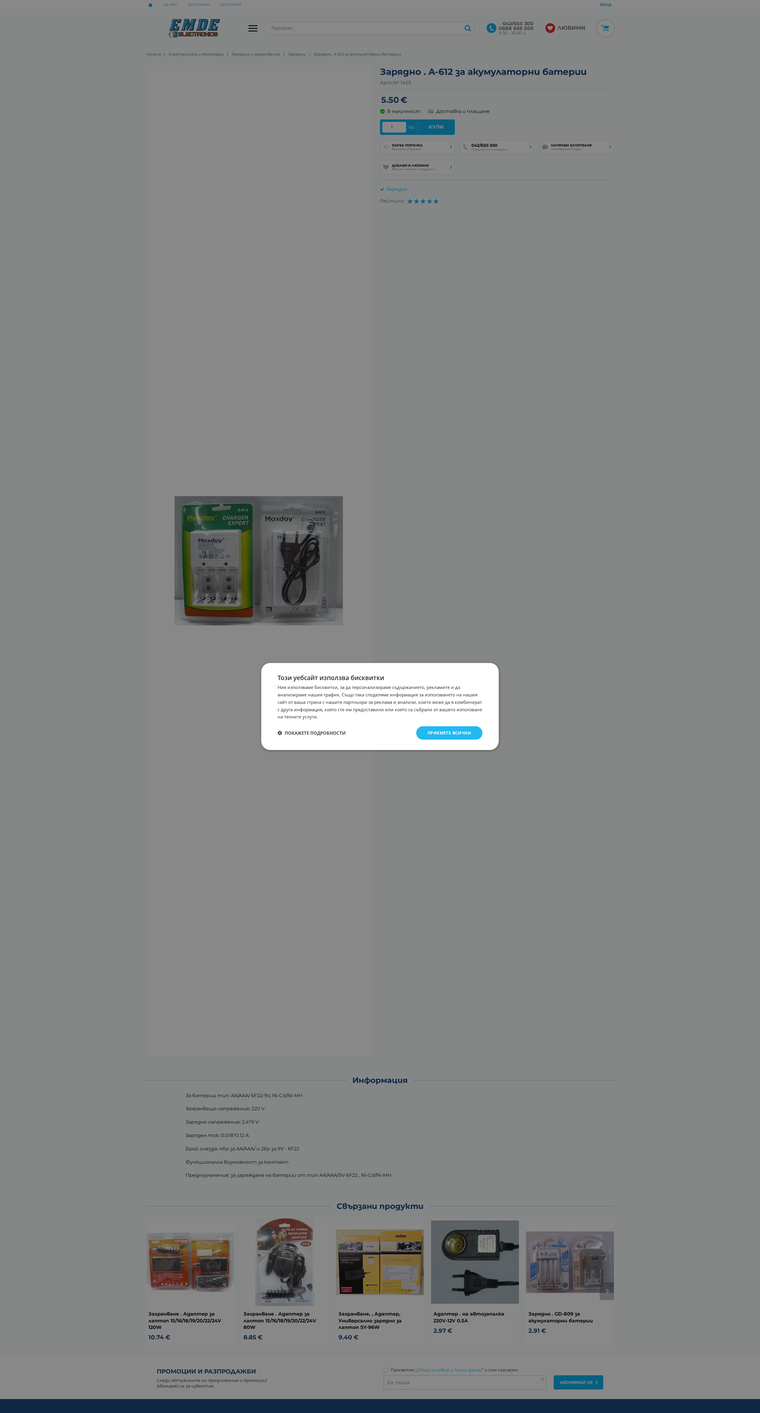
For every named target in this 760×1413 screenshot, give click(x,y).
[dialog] (380, 706)
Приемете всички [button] (449, 733)
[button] (312, 733)
